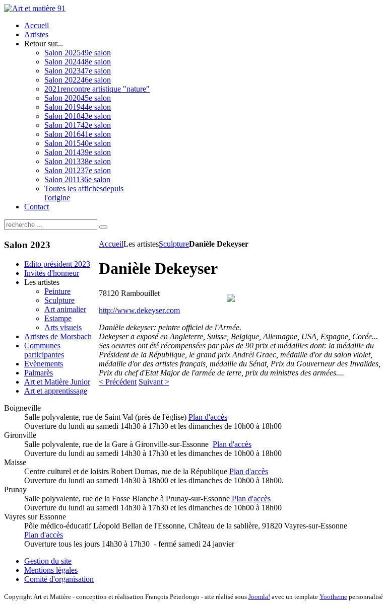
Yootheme (333, 596)
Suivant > (154, 381)
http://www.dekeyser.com (139, 310)
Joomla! (259, 596)
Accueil (111, 244)
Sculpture (174, 244)
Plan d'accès (207, 417)
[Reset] (103, 227)
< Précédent (118, 381)
